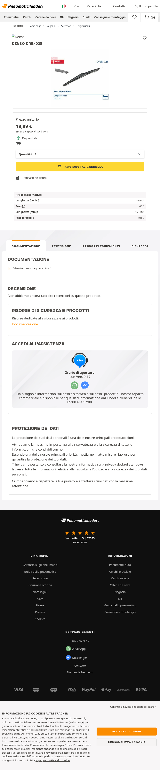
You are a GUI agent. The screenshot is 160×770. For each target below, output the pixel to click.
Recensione (61, 246)
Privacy (40, 612)
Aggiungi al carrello (84, 166)
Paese (40, 605)
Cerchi (27, 17)
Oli (62, 17)
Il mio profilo (148, 6)
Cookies (40, 619)
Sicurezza (140, 246)
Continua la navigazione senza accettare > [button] (133, 706)
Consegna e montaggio (110, 17)
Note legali (40, 592)
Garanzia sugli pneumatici (40, 565)
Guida (86, 17)
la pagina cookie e (46, 760)
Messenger (79, 658)
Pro (76, 6)
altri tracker (63, 760)
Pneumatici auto (120, 565)
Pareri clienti (96, 6)
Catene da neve (45, 17)
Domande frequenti (80, 672)
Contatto (119, 6)
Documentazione (26, 246)
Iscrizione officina (40, 585)
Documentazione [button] (25, 324)
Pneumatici (11, 17)
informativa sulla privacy (97, 464)
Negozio (73, 17)
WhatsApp (79, 649)
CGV (40, 599)
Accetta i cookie (126, 731)
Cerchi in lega (120, 578)
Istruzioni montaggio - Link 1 (32, 268)
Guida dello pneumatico (40, 571)
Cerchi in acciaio (120, 571)
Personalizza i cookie (126, 742)
